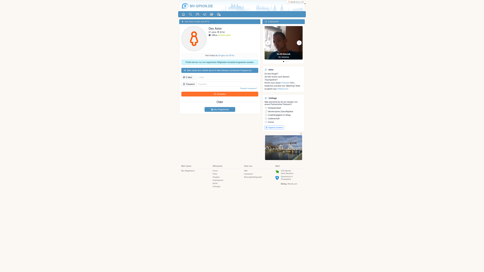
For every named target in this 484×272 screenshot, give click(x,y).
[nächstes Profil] (299, 42)
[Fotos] (212, 14)
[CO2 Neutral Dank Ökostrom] (277, 171)
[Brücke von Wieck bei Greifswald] (283, 147)
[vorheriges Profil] (268, 42)
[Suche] (190, 14)
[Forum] (205, 14)
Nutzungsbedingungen (253, 177)
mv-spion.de (201, 5)
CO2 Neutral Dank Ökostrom (287, 172)
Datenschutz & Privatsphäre (287, 177)
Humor (271, 122)
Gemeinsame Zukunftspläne (280, 111)
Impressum (248, 174)
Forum (215, 170)
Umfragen (217, 186)
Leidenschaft (273, 118)
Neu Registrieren (221, 109)
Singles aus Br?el (226, 55)
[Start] (183, 14)
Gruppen (216, 177)
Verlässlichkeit (274, 107)
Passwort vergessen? (248, 88)
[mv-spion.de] (185, 5)
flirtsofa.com (282, 88)
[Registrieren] (219, 14)
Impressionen (218, 180)
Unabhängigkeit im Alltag (279, 114)
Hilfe (246, 170)
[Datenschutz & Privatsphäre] (277, 177)
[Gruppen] (197, 14)
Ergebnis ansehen (275, 127)
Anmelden (221, 94)
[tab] (283, 61)
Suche (215, 183)
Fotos (215, 174)
